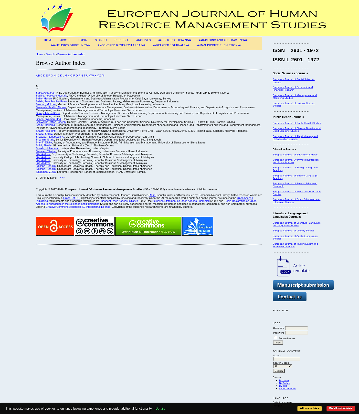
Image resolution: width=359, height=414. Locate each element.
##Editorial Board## (174, 40)
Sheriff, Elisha (44, 142)
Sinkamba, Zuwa (46, 171)
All (103, 75)
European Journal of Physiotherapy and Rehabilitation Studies (295, 137)
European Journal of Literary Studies (293, 230)
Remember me (287, 338)
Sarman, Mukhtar (46, 104)
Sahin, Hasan (44, 98)
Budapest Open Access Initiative (119, 200)
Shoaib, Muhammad (47, 148)
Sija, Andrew (43, 154)
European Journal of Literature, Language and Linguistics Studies (297, 224)
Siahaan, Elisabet (46, 151)
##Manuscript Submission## (219, 45)
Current (122, 40)
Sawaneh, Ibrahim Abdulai (51, 107)
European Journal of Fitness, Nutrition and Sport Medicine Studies (297, 129)
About (65, 40)
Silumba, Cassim (46, 165)
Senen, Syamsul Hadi (48, 119)
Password (278, 332)
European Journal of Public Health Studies (297, 123)
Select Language (282, 402)
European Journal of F (285, 167)
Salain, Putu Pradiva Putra (51, 101)
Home (48, 40)
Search (101, 40)
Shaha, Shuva (44, 133)
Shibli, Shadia (44, 145)
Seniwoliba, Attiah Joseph (51, 121)
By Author (284, 383)
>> (63, 177)
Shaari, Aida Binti (45, 130)
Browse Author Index (71, 54)
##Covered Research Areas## (121, 45)
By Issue (284, 380)
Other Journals (287, 388)
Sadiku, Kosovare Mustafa (51, 95)
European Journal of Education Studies (295, 154)
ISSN (152, 195)
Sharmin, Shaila (45, 139)
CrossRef (69, 197)
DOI (77, 197)
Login (82, 40)
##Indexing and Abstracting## (223, 40)
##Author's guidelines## (70, 45)
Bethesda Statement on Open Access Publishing (181, 200)
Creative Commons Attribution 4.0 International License (78, 206)
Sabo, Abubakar (45, 92)
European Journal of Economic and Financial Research (293, 88)
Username (279, 328)
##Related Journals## (171, 45)
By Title (283, 385)
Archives (143, 40)
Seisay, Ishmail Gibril (48, 113)
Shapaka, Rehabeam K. (50, 136)
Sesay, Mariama (45, 124)
